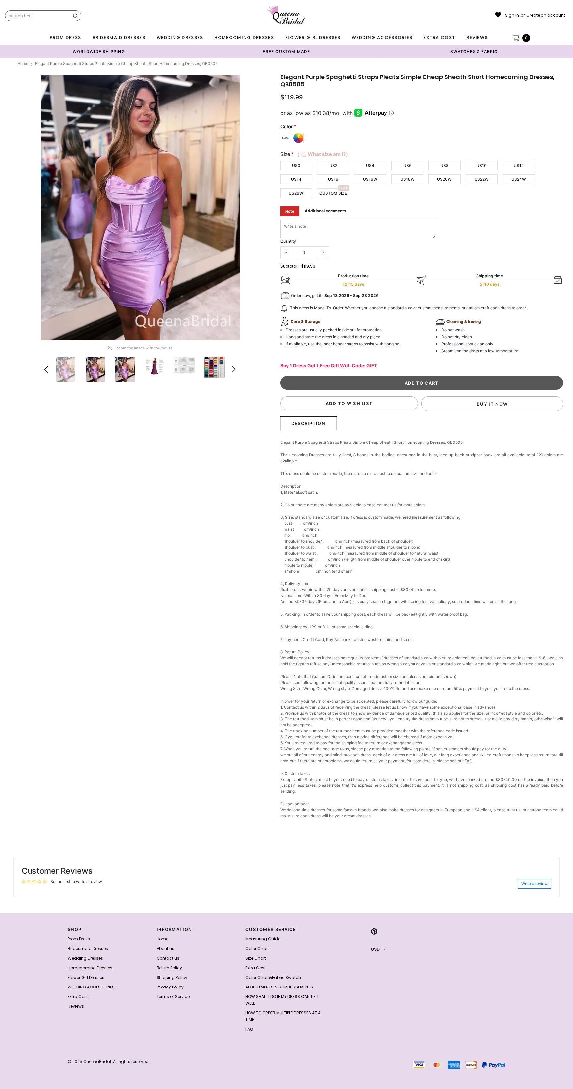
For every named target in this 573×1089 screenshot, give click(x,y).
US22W (482, 179)
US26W (296, 193)
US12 (519, 165)
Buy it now (492, 404)
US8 (444, 165)
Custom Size (333, 193)
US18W (407, 179)
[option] (99, 51)
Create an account (545, 15)
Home (22, 63)
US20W (444, 179)
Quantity (288, 241)
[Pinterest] (374, 931)
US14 (296, 179)
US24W (518, 179)
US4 (370, 165)
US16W (370, 179)
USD (375, 949)
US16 (333, 179)
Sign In (512, 15)
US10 (482, 165)
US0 (296, 165)
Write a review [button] (534, 883)
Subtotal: (289, 266)
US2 (333, 165)
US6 (407, 165)
